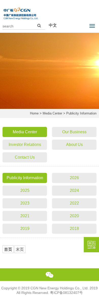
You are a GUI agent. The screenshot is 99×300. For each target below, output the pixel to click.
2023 (24, 203)
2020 (74, 216)
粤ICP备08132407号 (66, 293)
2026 (74, 178)
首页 (8, 249)
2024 (74, 190)
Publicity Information (25, 178)
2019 (24, 228)
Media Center (52, 113)
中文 (53, 25)
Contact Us (25, 157)
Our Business (74, 132)
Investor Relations (25, 144)
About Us (74, 144)
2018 (74, 228)
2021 (24, 216)
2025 (24, 190)
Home (34, 113)
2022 (74, 203)
